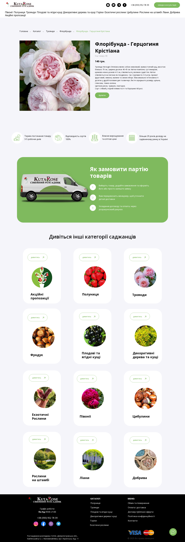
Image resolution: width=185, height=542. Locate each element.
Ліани (166, 12)
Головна (24, 31)
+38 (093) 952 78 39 (140, 5)
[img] (43, 337)
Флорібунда (65, 31)
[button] (167, 5)
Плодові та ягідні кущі (49, 12)
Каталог (37, 31)
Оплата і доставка (137, 507)
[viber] (113, 5)
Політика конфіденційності (141, 516)
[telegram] (119, 5)
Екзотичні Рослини (40, 416)
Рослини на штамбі (150, 12)
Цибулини (132, 12)
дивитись (35, 317)
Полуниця (19, 12)
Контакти (132, 520)
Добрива (175, 12)
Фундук (36, 355)
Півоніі (85, 416)
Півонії (9, 12)
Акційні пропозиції (15, 15)
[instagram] (108, 5)
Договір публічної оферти (140, 512)
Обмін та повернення (138, 503)
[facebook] (124, 5)
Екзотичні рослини (115, 12)
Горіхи (100, 12)
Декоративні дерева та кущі (79, 12)
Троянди (31, 12)
